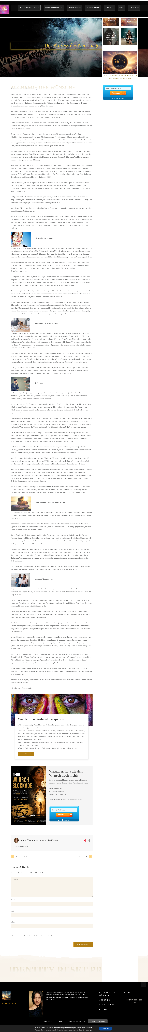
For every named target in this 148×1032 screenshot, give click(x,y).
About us (104, 1000)
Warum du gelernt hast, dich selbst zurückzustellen (110, 36)
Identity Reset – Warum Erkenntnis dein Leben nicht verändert (129, 36)
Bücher (103, 1010)
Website (13, 922)
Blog (127, 992)
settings (88, 1030)
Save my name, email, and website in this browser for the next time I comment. (35, 936)
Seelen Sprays (107, 1005)
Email (13, 911)
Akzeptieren (105, 1029)
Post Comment (83, 944)
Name (13, 900)
